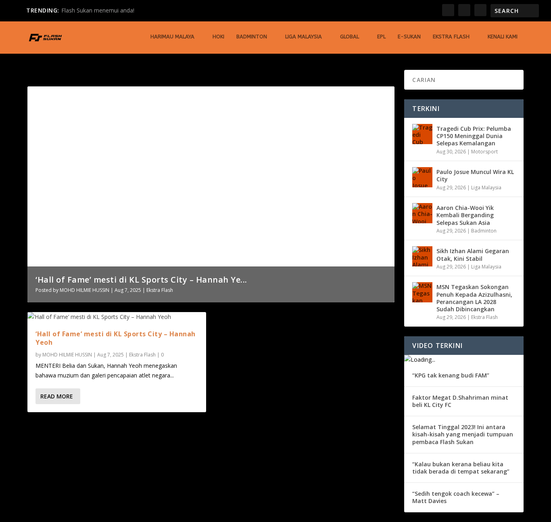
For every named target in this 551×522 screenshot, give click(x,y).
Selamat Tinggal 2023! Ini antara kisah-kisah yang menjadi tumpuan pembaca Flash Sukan (462, 434)
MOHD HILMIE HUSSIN (84, 290)
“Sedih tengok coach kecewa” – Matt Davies (455, 497)
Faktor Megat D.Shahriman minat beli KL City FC (460, 401)
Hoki (218, 37)
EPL (381, 37)
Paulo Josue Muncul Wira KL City (475, 175)
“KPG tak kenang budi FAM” (450, 375)
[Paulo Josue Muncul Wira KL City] (422, 177)
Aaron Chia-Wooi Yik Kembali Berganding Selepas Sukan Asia (465, 215)
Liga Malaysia (303, 37)
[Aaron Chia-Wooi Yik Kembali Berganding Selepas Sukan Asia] (422, 213)
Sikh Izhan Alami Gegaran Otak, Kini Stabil (472, 254)
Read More (56, 396)
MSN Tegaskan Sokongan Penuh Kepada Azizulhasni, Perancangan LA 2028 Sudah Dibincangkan (474, 298)
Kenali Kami (503, 37)
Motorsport (484, 151)
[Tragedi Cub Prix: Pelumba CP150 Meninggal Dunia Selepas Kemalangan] (422, 134)
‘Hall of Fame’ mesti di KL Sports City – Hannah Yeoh (115, 338)
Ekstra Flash (451, 37)
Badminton (251, 37)
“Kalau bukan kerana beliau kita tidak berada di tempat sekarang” (460, 467)
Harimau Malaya (172, 37)
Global (349, 37)
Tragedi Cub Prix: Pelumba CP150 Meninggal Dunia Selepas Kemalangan (473, 136)
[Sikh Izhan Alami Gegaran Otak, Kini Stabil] (422, 256)
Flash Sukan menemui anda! (97, 10)
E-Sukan (409, 37)
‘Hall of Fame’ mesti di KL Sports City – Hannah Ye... (141, 279)
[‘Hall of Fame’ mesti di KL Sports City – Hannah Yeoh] (116, 317)
